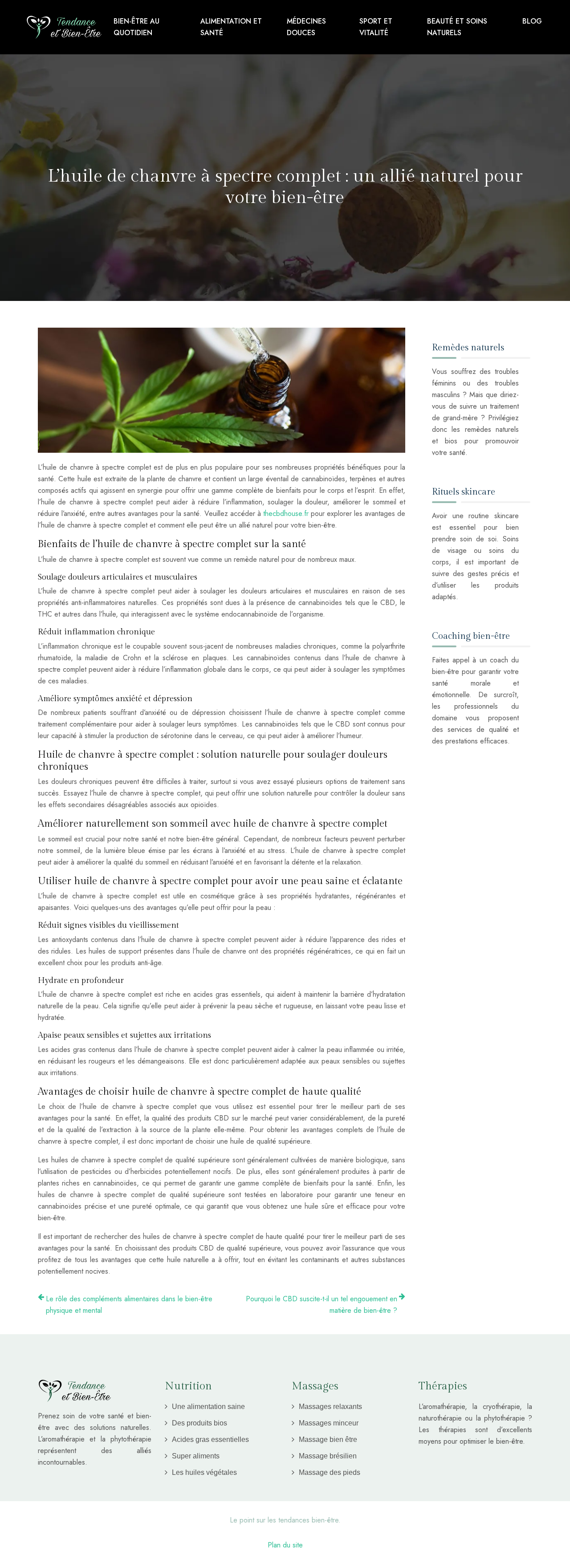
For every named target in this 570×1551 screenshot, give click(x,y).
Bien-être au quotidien (136, 27)
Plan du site (285, 1545)
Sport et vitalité (375, 27)
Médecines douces (306, 27)
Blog (532, 21)
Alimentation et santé (231, 27)
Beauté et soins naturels (457, 27)
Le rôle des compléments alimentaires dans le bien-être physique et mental (129, 1305)
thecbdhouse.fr (286, 513)
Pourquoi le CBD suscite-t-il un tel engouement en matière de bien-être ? (321, 1305)
